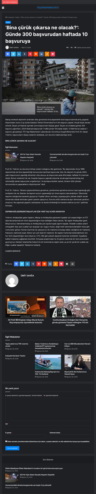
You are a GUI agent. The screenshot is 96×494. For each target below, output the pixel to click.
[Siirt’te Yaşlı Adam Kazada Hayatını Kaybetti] (12, 157)
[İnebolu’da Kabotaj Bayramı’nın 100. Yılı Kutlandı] (48, 362)
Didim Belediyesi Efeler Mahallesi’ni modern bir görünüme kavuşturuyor (34, 468)
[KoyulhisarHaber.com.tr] (48, 7)
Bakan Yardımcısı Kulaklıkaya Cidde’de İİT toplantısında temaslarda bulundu (46, 346)
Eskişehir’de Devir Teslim (15, 356)
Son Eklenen (48, 460)
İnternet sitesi (55, 433)
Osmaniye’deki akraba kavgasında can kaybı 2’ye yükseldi (28, 485)
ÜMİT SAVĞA (14, 47)
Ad (7, 424)
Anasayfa (10, 17)
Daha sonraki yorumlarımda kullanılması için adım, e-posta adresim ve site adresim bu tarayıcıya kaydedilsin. (48, 441)
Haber (17, 17)
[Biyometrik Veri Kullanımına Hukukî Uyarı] (78, 362)
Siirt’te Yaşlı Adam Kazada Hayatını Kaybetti (37, 475)
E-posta (8, 433)
